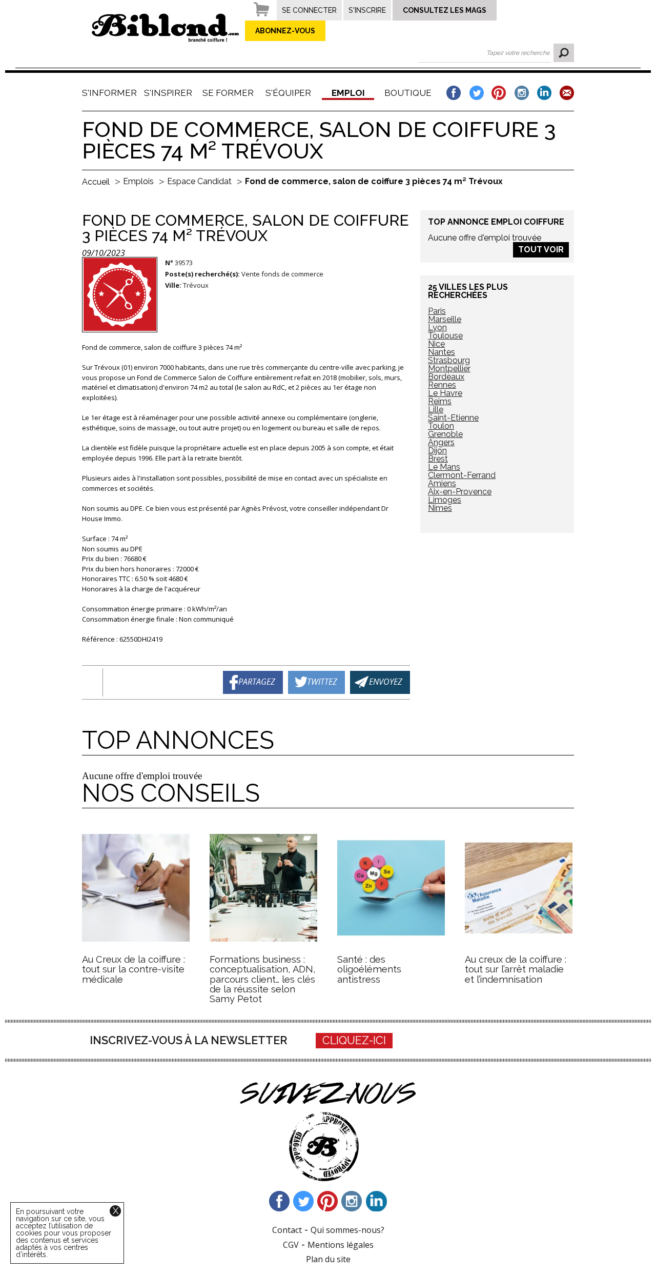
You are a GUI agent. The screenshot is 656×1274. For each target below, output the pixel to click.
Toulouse (445, 336)
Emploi (348, 93)
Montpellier (449, 368)
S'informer (108, 93)
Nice (436, 344)
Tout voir (541, 249)
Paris (437, 311)
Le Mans (444, 467)
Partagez (256, 681)
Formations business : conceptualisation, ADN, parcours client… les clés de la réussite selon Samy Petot (263, 979)
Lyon (437, 327)
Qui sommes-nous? (347, 1230)
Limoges (444, 500)
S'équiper (288, 93)
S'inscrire (367, 10)
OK (564, 53)
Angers (441, 442)
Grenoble (445, 434)
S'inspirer (168, 93)
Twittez (322, 681)
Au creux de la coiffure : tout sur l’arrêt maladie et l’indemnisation (515, 969)
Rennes (442, 385)
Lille (435, 409)
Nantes (441, 352)
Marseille (444, 319)
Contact (287, 1230)
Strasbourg (449, 360)
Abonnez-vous (285, 31)
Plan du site (328, 1259)
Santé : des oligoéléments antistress (369, 969)
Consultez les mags (444, 10)
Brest (438, 459)
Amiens (442, 483)
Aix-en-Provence (459, 491)
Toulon (441, 426)
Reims (440, 401)
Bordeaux (446, 377)
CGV (291, 1244)
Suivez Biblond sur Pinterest (328, 1201)
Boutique (408, 93)
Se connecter (309, 10)
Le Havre (445, 393)
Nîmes (440, 508)
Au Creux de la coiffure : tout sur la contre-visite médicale (133, 969)
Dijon (437, 450)
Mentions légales (341, 1244)
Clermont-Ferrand (462, 475)
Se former (228, 93)
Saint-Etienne (453, 418)
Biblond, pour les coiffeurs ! (165, 28)
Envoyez (385, 681)
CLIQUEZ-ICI (354, 1040)
